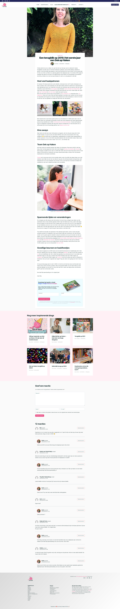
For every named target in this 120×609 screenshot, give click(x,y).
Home (38, 4)
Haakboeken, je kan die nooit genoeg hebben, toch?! (81, 367)
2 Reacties (88, 371)
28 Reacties (42, 342)
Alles (29, 586)
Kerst (29, 600)
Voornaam (41, 293)
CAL (28, 594)
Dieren (29, 590)
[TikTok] (9, 1)
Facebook (59, 257)
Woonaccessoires (31, 592)
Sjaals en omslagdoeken (33, 593)
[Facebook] (2, 1)
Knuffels (29, 589)
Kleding (29, 587)
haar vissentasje (43, 92)
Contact (51, 586)
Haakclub (60, 55)
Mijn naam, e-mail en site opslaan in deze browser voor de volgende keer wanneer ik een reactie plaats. (58, 412)
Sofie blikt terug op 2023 (59, 366)
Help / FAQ (52, 591)
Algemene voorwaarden (55, 592)
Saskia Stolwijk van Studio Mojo (72, 88)
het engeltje (54, 88)
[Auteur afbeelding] (52, 63)
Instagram (39, 257)
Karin (57, 63)
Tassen (29, 597)
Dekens (29, 588)
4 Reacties (65, 368)
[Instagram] (4, 1)
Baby (29, 591)
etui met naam (52, 92)
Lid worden (52, 589)
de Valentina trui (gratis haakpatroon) (62, 211)
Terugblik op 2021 (80, 336)
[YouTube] (6, 1)
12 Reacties (67, 63)
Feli (69, 149)
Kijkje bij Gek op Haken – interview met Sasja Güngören (59, 338)
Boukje (66, 149)
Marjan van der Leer (64, 125)
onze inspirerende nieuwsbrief (81, 576)
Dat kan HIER (60, 243)
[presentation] (37, 325)
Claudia (77, 149)
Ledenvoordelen (53, 590)
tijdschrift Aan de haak (49, 239)
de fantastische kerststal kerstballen (62, 122)
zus (38, 254)
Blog (51, 4)
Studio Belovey (70, 238)
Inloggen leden (115, 4)
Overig (29, 598)
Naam (37, 409)
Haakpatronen (53, 588)
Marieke (72, 149)
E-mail (62, 293)
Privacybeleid (72, 302)
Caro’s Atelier (63, 238)
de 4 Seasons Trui (66, 93)
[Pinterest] (7, 1)
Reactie (38, 393)
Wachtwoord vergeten (54, 587)
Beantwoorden (81, 427)
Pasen (29, 599)
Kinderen (29, 596)
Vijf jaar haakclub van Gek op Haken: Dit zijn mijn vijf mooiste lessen (36, 338)
